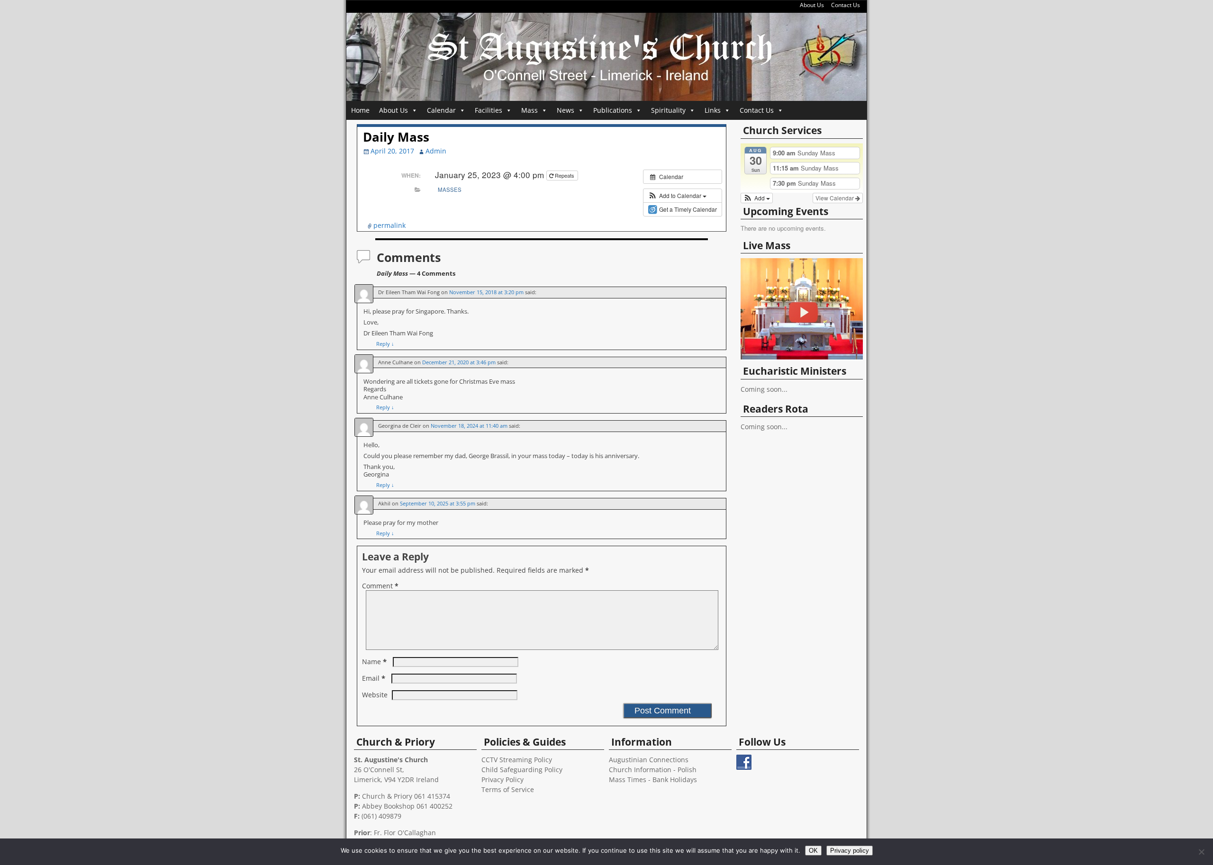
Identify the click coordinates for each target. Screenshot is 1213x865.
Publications (612, 110)
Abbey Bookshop (388, 806)
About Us (812, 5)
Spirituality (668, 110)
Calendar (441, 110)
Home (360, 110)
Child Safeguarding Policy (521, 769)
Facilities (488, 110)
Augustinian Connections (648, 759)
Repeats (564, 175)
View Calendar (835, 198)
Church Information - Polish (653, 769)
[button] (677, 195)
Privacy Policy (502, 779)
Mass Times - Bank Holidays (653, 779)
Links (713, 110)
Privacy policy (849, 850)
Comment (380, 585)
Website (375, 694)
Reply (385, 343)
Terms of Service (507, 789)
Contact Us (845, 5)
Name (374, 661)
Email (373, 678)
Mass (529, 110)
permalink (389, 225)
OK (813, 850)
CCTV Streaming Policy (516, 759)
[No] (1201, 851)
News (565, 110)
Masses (450, 189)
